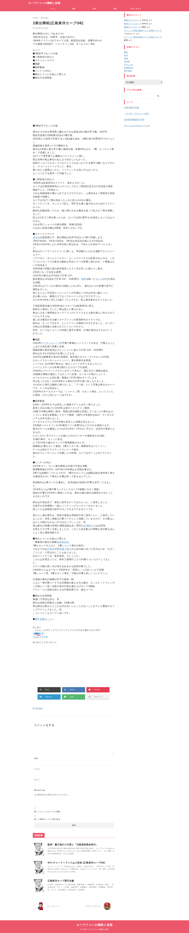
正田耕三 (88, 525)
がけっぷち (128, 64)
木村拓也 (64, 542)
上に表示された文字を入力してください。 (52, 794)
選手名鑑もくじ (43, 619)
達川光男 (37, 237)
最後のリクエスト (131, 20)
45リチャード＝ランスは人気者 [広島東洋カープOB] (76, 862)
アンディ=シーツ (50, 343)
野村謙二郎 (63, 549)
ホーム (53, 9)
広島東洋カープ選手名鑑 (61, 880)
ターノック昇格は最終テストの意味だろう (142, 30)
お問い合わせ (135, 9)
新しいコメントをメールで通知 (47, 811)
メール (37, 769)
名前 (36, 758)
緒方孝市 (50, 549)
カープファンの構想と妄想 (44, 2)
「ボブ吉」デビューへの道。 (137, 113)
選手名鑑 (38, 708)
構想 (74, 9)
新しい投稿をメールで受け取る (47, 819)
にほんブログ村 (40, 637)
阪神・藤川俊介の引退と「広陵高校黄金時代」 (73, 844)
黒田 (42, 408)
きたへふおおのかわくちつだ (137, 125)
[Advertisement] (74, 103)
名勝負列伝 (128, 67)
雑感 (115, 9)
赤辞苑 (127, 61)
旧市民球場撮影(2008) (134, 119)
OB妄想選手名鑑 (131, 107)
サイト (37, 779)
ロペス (99, 279)
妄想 (94, 9)
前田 (83, 279)
